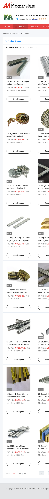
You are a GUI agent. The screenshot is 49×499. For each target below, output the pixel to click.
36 (20, 473)
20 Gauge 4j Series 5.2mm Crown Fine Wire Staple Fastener (17, 397)
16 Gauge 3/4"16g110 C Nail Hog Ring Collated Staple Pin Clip (18, 240)
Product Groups (14, 41)
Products (21, 26)
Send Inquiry (18, 99)
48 (25, 473)
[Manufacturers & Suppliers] (19, 5)
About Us (34, 26)
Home (7, 26)
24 (14, 473)
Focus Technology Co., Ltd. (33, 489)
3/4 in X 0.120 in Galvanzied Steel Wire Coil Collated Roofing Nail (18, 188)
